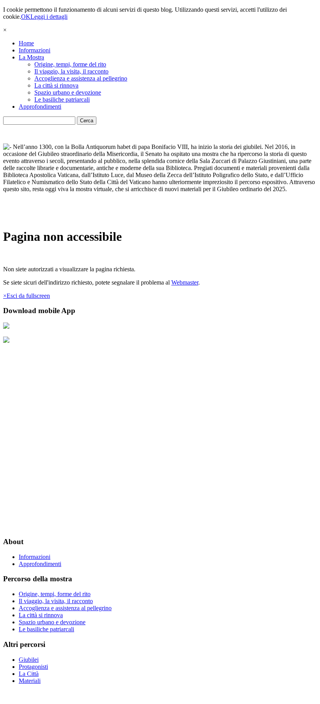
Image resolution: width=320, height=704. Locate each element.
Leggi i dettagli (49, 16)
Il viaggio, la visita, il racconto (71, 71)
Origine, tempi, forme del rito (70, 64)
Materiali (30, 680)
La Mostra (31, 57)
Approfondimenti (40, 106)
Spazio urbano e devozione (67, 92)
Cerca (86, 121)
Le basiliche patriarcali (62, 99)
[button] (26, 295)
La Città (29, 673)
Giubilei (29, 659)
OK (25, 16)
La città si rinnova (56, 85)
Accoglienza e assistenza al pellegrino (80, 78)
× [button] (5, 30)
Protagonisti (33, 666)
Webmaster (184, 282)
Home (26, 43)
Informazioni (34, 50)
